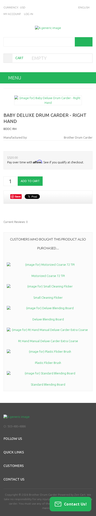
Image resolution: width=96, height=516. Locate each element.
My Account (12, 13)
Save (18, 196)
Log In (28, 13)
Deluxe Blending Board (48, 319)
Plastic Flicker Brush (48, 362)
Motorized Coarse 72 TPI (48, 275)
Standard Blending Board (48, 384)
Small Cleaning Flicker (48, 297)
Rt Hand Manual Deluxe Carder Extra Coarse (48, 341)
